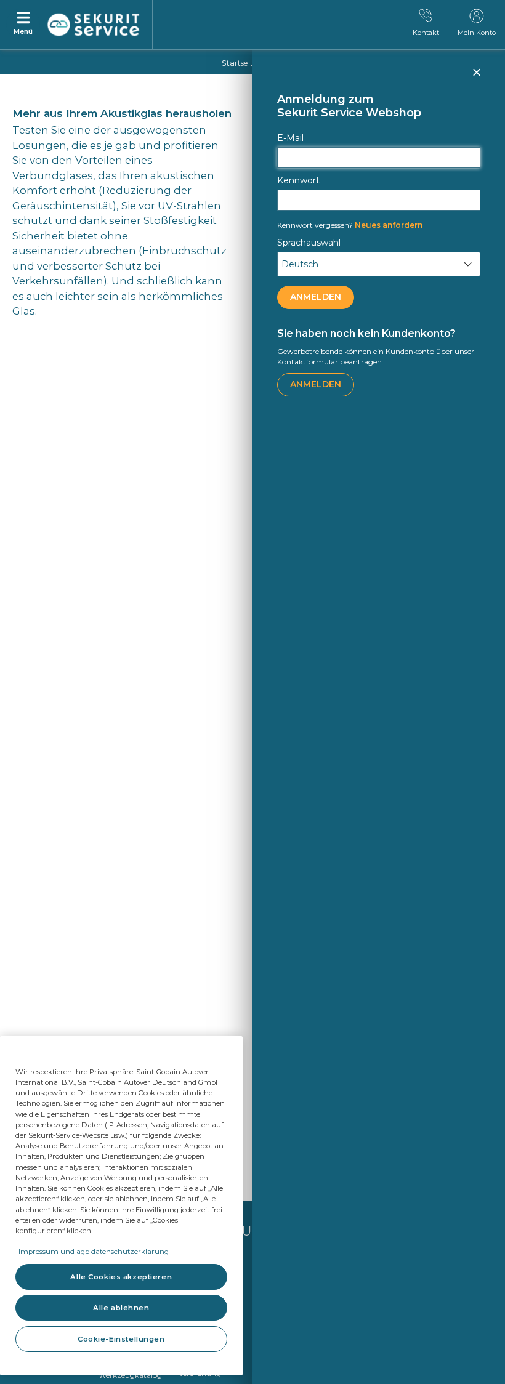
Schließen (476, 77)
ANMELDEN (315, 296)
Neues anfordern (349, 225)
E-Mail (290, 137)
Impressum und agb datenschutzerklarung (93, 1251)
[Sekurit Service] (93, 25)
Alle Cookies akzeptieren (121, 1277)
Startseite (239, 63)
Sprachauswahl (309, 242)
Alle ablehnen (121, 1307)
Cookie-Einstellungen (121, 1339)
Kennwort (298, 180)
